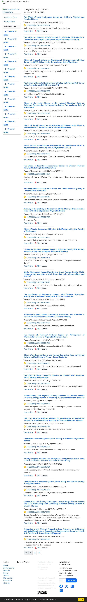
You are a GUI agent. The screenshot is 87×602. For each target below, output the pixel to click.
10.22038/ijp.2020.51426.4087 (38, 426)
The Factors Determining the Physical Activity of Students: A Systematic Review (54, 439)
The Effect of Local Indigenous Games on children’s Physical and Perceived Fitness (54, 18)
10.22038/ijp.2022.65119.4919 (38, 68)
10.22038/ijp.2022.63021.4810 (38, 302)
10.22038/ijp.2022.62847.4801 (38, 257)
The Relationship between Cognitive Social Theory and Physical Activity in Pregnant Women (54, 482)
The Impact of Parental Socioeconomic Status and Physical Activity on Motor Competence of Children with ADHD (54, 84)
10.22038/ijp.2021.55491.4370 (38, 323)
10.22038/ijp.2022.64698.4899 (38, 133)
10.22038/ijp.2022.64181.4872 (38, 154)
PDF (42, 31)
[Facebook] (61, 587)
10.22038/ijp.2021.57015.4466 (38, 383)
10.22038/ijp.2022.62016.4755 (38, 45)
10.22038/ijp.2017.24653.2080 (38, 539)
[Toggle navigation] (43, 4)
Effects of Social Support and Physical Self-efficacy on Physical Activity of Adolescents (54, 230)
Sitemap (6, 583)
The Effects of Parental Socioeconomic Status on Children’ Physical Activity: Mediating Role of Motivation (54, 167)
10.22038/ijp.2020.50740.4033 (38, 363)
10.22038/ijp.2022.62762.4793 (38, 237)
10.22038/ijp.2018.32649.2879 (38, 490)
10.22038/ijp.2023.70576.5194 (38, 25)
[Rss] (61, 591)
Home (5, 565)
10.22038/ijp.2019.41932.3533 (38, 447)
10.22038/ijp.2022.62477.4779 (38, 282)
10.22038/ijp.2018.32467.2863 (38, 512)
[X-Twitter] (66, 587)
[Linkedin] (72, 587)
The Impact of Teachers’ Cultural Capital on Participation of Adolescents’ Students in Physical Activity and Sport (54, 336)
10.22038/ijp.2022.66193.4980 (38, 91)
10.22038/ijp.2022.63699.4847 (38, 197)
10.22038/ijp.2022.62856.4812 (38, 217)
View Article (28, 31)
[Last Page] (39, 553)
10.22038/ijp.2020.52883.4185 (38, 343)
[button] (57, 599)
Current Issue (9, 21)
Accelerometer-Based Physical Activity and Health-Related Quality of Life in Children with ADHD (54, 189)
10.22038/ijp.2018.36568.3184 (38, 467)
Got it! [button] (81, 599)
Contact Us (7, 580)
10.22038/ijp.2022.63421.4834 (38, 174)
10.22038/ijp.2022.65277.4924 (38, 113)
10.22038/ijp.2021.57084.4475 (38, 404)
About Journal (8, 568)
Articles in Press (10, 17)
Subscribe (71, 580)
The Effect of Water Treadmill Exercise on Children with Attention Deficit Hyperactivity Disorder (54, 376)
